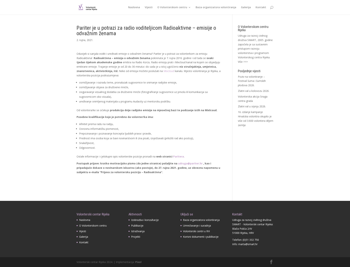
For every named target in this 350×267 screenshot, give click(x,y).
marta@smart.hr (248, 244)
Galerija (246, 7)
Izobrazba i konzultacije (145, 220)
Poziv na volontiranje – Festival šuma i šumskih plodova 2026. (252, 81)
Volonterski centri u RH (196, 231)
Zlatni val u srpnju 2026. (252, 106)
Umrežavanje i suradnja (197, 225)
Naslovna (134, 7)
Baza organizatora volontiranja (216, 7)
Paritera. (179, 156)
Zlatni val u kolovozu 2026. (253, 91)
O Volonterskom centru (172, 7)
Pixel (138, 262)
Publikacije (137, 225)
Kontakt (261, 7)
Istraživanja (138, 231)
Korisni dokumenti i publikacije (201, 236)
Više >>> (243, 61)
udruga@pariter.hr (190, 163)
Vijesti (149, 7)
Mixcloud (169, 71)
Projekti (135, 236)
